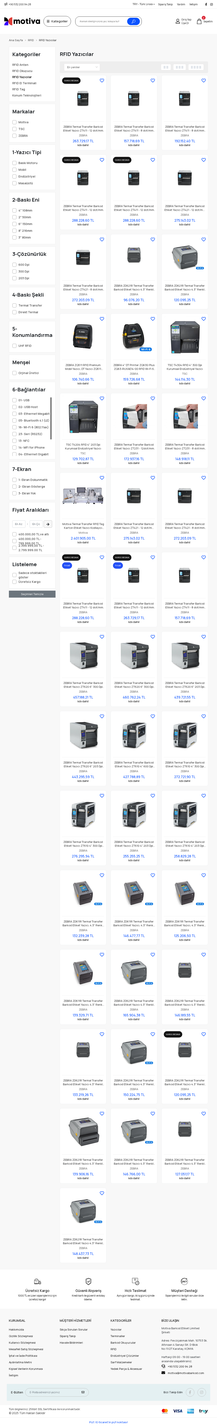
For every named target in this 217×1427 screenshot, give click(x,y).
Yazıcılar (116, 1329)
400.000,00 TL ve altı (33, 534)
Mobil (22, 170)
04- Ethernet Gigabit (33, 454)
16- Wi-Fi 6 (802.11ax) (33, 427)
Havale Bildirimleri (71, 1342)
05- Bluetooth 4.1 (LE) (33, 420)
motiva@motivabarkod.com (186, 1373)
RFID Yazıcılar (22, 77)
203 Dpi (23, 278)
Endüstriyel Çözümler (125, 1356)
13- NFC (23, 441)
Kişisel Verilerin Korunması (26, 1369)
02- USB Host (28, 407)
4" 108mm (25, 210)
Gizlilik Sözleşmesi (21, 1336)
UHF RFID (25, 346)
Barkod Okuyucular (123, 1342)
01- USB (23, 400)
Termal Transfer (30, 305)
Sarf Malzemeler (121, 1362)
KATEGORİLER (121, 1320)
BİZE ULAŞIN (170, 1320)
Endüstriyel (26, 176)
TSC (21, 129)
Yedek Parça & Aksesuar (126, 1369)
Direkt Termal (28, 312)
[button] (204, 21)
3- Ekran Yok (27, 493)
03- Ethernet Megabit (34, 414)
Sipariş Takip (165, 4)
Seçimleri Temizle (32, 594)
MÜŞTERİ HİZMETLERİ (75, 1320)
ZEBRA (23, 136)
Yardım (181, 4)
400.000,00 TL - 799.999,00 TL (29, 541)
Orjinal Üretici (28, 373)
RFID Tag (18, 89)
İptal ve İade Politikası (23, 1356)
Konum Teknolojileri (26, 95)
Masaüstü (25, 183)
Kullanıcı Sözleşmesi (22, 1342)
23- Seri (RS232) (30, 434)
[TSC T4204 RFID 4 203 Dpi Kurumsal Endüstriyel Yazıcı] (83, 417)
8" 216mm (25, 231)
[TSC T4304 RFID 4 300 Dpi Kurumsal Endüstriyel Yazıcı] (185, 338)
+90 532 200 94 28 (179, 1366)
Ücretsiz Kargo (29, 582)
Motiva (23, 122)
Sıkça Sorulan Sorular (74, 1329)
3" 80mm (24, 237)
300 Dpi (23, 271)
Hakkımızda (16, 1329)
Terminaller (118, 1336)
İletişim (193, 4)
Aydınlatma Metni (20, 1362)
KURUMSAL (17, 1320)
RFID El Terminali (24, 83)
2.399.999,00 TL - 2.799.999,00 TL (31, 548)
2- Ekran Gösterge (31, 486)
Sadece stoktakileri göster (32, 575)
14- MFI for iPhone (31, 447)
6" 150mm (25, 224)
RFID (113, 1349)
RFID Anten (20, 65)
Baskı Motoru (28, 163)
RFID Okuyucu (22, 71)
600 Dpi (23, 265)
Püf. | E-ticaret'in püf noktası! (108, 1422)
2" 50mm (24, 217)
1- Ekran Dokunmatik (32, 480)
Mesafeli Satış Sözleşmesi (26, 1349)
